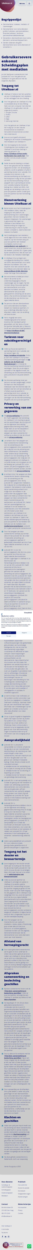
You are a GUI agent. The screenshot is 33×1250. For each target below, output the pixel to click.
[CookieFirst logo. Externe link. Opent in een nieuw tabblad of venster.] (2, 614)
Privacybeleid (28, 612)
